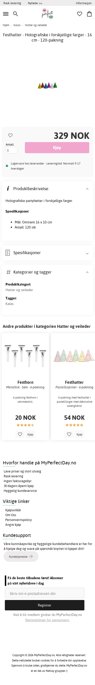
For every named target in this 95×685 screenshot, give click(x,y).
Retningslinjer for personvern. (47, 620)
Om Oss (10, 515)
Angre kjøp (13, 525)
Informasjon (84, 3)
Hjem (6, 25)
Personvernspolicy (18, 520)
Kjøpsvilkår (13, 510)
